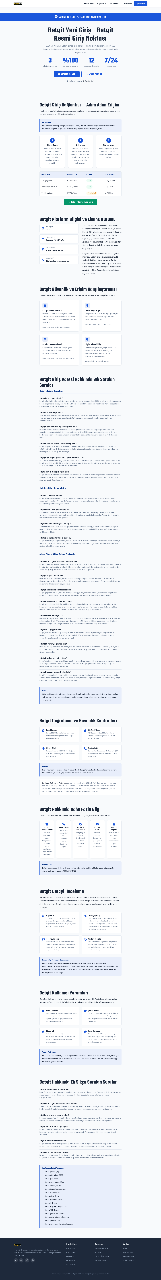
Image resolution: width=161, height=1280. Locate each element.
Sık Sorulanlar (71, 1264)
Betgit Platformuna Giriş (82, 202)
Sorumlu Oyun (128, 1252)
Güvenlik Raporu (100, 1260)
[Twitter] (16, 1260)
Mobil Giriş (98, 1252)
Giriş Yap (141, 3)
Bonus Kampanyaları (102, 1248)
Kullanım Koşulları (129, 1256)
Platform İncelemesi (102, 1256)
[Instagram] (21, 1260)
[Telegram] (33, 1260)
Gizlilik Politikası (128, 1260)
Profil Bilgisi (114, 3)
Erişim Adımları (96, 74)
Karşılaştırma (127, 3)
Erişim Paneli (101, 3)
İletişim (125, 1248)
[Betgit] (18, 4)
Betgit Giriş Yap (68, 74)
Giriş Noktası (89, 3)
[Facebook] (27, 1260)
